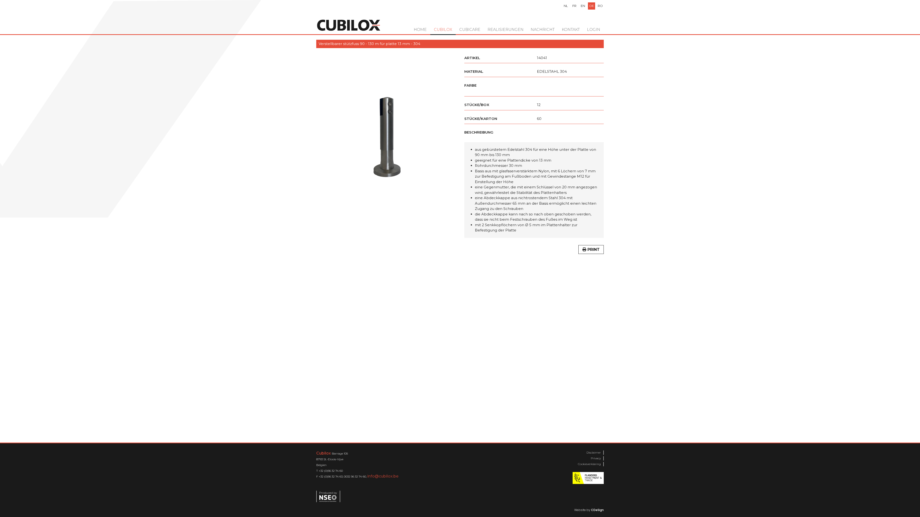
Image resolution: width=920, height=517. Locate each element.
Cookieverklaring (589, 464)
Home (420, 29)
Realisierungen (505, 29)
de (591, 6)
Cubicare (469, 29)
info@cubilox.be (382, 476)
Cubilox (443, 29)
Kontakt (571, 29)
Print (593, 249)
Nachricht (543, 29)
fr (574, 6)
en (583, 6)
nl (566, 6)
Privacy (596, 458)
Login (593, 29)
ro (600, 6)
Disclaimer (593, 452)
